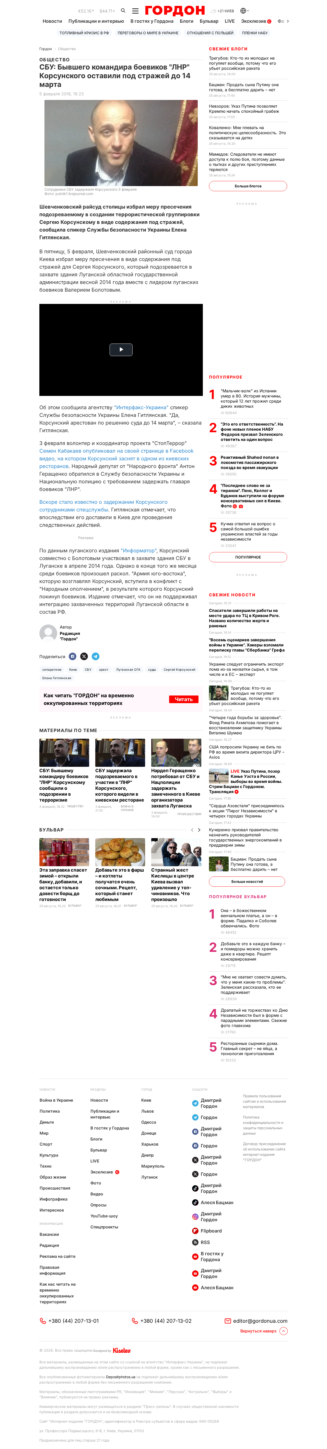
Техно (46, 1166)
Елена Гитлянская (57, 678)
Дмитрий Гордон (211, 1103)
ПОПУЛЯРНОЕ (226, 377)
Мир (44, 1133)
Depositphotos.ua (120, 1377)
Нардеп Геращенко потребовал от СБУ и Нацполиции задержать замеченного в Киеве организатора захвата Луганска (175, 788)
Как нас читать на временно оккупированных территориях (58, 1293)
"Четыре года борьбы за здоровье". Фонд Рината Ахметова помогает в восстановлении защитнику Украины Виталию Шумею (245, 725)
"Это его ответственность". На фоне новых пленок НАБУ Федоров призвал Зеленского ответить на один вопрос (252, 431)
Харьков (149, 1144)
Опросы (98, 1204)
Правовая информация (52, 1270)
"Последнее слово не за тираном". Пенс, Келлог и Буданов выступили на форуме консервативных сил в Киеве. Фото (252, 495)
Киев (73, 669)
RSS (205, 1242)
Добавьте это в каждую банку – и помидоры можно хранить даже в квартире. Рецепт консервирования (253, 951)
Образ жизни (53, 1177)
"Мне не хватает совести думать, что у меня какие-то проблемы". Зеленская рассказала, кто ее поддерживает (254, 984)
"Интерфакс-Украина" (141, 407)
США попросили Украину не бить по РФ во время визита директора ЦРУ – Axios (246, 752)
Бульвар (209, 21)
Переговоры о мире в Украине (148, 33)
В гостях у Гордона (152, 21)
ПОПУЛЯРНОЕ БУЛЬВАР (238, 896)
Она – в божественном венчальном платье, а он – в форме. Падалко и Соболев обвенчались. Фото (249, 918)
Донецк (148, 1133)
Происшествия (189, 814)
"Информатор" (138, 550)
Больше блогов (248, 186)
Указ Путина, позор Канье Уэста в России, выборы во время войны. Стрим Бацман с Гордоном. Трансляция (245, 781)
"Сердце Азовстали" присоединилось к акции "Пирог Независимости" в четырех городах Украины (246, 810)
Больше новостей (247, 881)
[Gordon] (175, 11)
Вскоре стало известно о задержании (87, 502)
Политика (50, 1111)
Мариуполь (153, 1166)
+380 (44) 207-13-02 (166, 1321)
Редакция (49, 1245)
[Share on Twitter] (84, 657)
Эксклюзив (254, 21)
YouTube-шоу (104, 1215)
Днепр (147, 1155)
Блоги (186, 21)
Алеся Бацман (217, 1202)
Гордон (45, 49)
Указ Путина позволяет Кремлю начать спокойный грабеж (245, 109)
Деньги (47, 1122)
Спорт (46, 1144)
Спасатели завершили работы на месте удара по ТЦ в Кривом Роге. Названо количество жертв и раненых (244, 618)
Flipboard (211, 1231)
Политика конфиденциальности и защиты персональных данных (263, 1125)
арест (103, 669)
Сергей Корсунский (179, 669)
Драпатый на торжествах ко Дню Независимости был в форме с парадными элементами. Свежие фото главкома (254, 1018)
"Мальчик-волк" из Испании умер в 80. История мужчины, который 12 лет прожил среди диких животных (251, 398)
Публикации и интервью (96, 21)
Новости (52, 21)
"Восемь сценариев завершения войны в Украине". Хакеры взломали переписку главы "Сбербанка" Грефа (247, 645)
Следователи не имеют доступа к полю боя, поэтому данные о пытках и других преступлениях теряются (247, 162)
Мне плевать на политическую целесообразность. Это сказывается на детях (247, 132)
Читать (184, 699)
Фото (95, 1182)
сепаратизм (52, 669)
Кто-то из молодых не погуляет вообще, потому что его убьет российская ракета (242, 63)
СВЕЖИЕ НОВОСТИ (232, 594)
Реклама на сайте (57, 1256)
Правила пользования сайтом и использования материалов (264, 1101)
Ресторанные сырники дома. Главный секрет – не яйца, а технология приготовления (249, 1048)
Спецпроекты (104, 1226)
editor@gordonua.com (260, 1321)
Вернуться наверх (258, 1330)
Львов (147, 1111)
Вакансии (49, 1234)
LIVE (230, 21)
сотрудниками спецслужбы (73, 510)
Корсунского (152, 502)
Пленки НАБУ (255, 33)
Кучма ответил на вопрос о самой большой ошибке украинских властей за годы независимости (249, 531)
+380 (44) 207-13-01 (73, 1321)
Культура (49, 1155)
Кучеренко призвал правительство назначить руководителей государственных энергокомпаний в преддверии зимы (245, 837)
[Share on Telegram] (95, 657)
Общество (67, 49)
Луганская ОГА (128, 669)
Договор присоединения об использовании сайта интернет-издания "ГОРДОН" (264, 1152)
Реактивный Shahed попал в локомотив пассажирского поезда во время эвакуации (250, 462)
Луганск (149, 1177)
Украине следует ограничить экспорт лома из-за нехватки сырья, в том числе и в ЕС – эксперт (246, 669)
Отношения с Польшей (210, 33)
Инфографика (53, 1199)
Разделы (98, 1089)
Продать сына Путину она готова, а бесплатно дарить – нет (244, 87)
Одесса (148, 1122)
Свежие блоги (228, 48)
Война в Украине (127, 808)
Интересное (52, 1210)
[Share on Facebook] (72, 657)
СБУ (88, 669)
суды (152, 669)
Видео (96, 1193)
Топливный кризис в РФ (84, 33)
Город (146, 1089)
